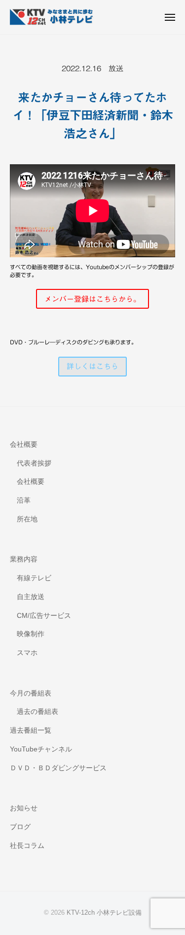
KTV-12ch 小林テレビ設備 (104, 912)
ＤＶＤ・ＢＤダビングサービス (58, 768)
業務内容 (23, 559)
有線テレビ (34, 578)
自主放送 (30, 597)
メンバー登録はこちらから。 (92, 299)
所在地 (27, 519)
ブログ (20, 827)
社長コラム (27, 845)
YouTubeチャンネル (41, 749)
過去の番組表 (37, 711)
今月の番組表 (30, 693)
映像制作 (30, 634)
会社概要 (23, 444)
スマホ (27, 652)
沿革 (24, 500)
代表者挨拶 (34, 463)
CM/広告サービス (44, 615)
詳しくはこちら (92, 366)
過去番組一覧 (30, 730)
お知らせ (23, 808)
